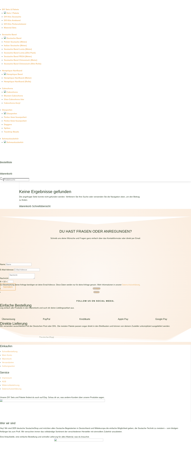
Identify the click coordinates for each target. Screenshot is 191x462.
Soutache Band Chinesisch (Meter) (20, 60)
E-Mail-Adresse (7, 270)
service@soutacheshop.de (95, 251)
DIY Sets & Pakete (10, 9)
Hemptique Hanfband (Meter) (17, 78)
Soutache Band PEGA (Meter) (18, 56)
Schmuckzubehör (10, 138)
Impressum (7, 378)
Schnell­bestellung (9, 351)
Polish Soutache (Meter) (15, 42)
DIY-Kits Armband (12, 20)
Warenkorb (6, 173)
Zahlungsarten (8, 366)
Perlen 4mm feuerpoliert (15, 117)
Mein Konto (7, 355)
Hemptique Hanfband (12, 70)
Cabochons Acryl (12, 103)
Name (2, 264)
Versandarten (8, 362)
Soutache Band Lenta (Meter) (18, 49)
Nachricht (4, 278)
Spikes (7, 128)
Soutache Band (9, 34)
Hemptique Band (14, 74)
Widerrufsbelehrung (10, 385)
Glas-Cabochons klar (14, 99)
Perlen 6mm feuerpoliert (15, 121)
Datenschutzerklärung (131, 285)
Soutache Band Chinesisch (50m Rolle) (22, 64)
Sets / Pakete (12, 13)
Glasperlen (7, 110)
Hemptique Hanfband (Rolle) (17, 81)
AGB (4, 381)
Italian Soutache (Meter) (15, 45)
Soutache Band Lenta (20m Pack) (20, 53)
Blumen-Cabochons (13, 96)
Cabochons (7, 88)
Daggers (8, 124)
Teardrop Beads (11, 132)
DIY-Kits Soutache (12, 17)
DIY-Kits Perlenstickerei (15, 24)
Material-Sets (10, 28)
